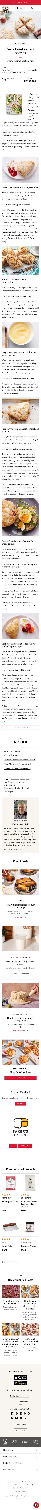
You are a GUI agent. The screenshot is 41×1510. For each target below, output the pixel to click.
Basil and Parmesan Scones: (15, 644)
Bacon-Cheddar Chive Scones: (16, 541)
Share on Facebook (24, 81)
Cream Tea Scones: (11, 187)
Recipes (23, 44)
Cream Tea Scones (12, 755)
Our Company (8, 1470)
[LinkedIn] (12, 1418)
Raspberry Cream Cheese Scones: (18, 429)
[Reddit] (21, 1418)
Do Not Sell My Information (20, 1488)
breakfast (15, 778)
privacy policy (23, 1401)
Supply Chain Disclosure (13, 1482)
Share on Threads (35, 81)
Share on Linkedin (33, 81)
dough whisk (21, 314)
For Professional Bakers (12, 1463)
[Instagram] (21, 1413)
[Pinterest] (29, 1413)
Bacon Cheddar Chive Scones (17, 769)
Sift (5, 705)
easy (28, 778)
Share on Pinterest (30, 81)
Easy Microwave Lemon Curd (17, 764)
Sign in (27, 8)
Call (13, 1146)
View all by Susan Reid (12, 850)
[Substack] (25, 1418)
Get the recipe (20, 1078)
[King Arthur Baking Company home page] (5, 10)
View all (20, 1104)
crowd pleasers (20, 781)
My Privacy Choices (20, 1491)
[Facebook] (12, 1413)
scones (22, 778)
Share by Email (27, 81)
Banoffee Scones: (10, 280)
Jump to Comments (20, 727)
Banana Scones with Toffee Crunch (19, 760)
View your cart (32, 8)
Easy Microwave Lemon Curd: (16, 352)
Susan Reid (6, 70)
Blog (15, 44)
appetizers (8, 781)
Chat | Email (24, 1146)
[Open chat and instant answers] (36, 1505)
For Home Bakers (10, 1457)
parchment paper (8, 222)
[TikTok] (17, 1413)
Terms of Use (26, 1485)
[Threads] (25, 1413)
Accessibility (28, 1482)
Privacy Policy (14, 1485)
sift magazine (9, 784)
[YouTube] (16, 1418)
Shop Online (8, 1450)
